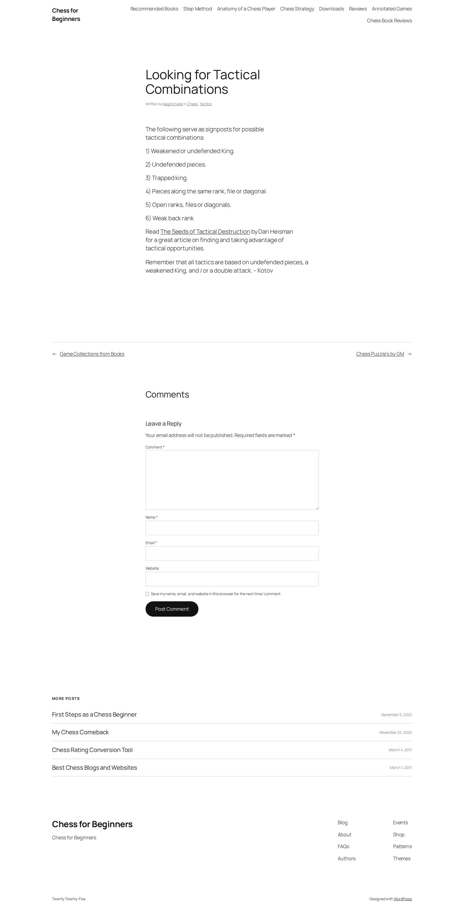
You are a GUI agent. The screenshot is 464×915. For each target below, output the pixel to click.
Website (152, 568)
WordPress (403, 898)
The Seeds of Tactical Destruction (205, 231)
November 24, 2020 (395, 732)
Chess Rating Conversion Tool (92, 750)
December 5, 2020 (396, 714)
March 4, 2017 (400, 749)
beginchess (173, 103)
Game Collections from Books (92, 353)
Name (152, 517)
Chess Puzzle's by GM (380, 353)
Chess (192, 103)
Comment (155, 447)
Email (151, 542)
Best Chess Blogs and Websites (94, 767)
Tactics (206, 103)
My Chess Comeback (80, 732)
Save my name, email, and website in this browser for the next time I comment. (216, 593)
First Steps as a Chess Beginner (94, 714)
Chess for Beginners (66, 14)
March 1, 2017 (401, 767)
